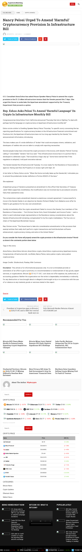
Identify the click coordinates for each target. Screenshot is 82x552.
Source (5, 293)
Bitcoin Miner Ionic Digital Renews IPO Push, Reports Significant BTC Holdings (40, 343)
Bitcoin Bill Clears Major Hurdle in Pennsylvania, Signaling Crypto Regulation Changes (15, 344)
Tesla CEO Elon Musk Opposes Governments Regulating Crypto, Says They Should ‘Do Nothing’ (18, 525)
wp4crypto (10, 34)
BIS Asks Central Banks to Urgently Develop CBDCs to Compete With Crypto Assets (72, 513)
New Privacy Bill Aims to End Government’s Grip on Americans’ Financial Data (40, 371)
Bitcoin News (7, 486)
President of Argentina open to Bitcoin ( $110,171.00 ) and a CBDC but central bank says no (23, 310)
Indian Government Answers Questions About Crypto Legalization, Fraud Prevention (72, 524)
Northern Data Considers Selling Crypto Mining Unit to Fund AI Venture (66, 371)
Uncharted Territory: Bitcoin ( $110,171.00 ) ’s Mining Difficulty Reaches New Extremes (14, 372)
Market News (7, 497)
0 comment (27, 34)
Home (18, 12)
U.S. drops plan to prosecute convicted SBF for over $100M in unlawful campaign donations (18, 513)
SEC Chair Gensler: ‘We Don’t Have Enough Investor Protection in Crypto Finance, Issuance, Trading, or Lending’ (72, 536)
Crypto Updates (30, 12)
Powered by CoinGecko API (9, 422)
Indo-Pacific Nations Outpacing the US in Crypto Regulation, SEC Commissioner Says (66, 344)
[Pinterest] (46, 39)
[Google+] (40, 39)
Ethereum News (8, 493)
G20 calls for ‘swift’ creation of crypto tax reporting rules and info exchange (17, 536)
